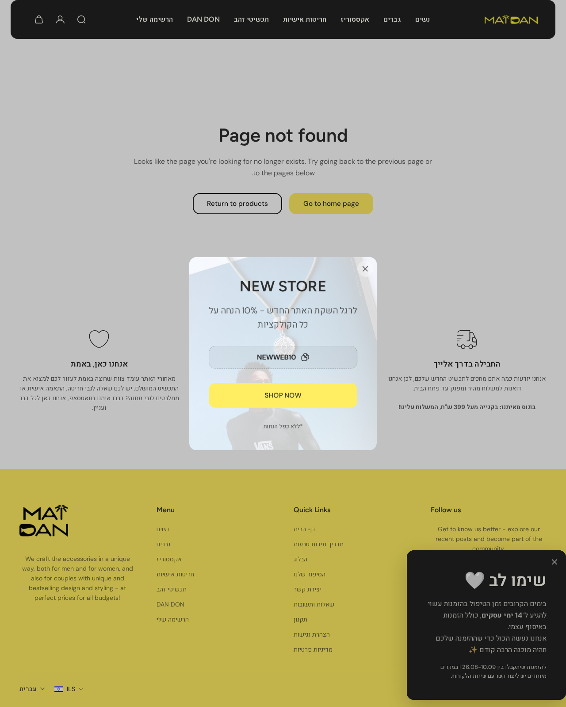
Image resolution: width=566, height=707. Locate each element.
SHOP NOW (283, 394)
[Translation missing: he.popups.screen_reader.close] (365, 269)
